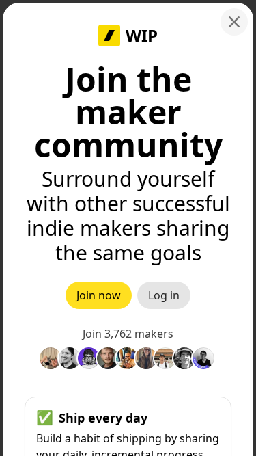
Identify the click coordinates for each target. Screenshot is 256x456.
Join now (98, 295)
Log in (164, 295)
